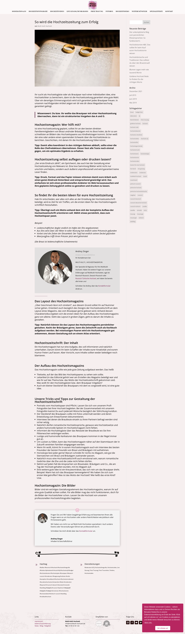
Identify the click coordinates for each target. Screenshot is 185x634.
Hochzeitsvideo (57, 11)
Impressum (39, 621)
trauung (132, 214)
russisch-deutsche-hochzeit (138, 203)
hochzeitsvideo (134, 161)
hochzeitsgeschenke (136, 146)
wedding (132, 221)
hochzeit (145, 123)
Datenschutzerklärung (43, 624)
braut (132, 112)
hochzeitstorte (134, 157)
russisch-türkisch (135, 206)
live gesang (141, 169)
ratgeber (133, 195)
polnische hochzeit (135, 187)
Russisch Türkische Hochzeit (85, 278)
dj (139, 116)
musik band (133, 180)
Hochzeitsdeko (122, 11)
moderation (133, 172)
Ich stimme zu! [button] (162, 628)
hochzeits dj (144, 139)
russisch (140, 195)
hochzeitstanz (134, 154)
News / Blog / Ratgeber (43, 626)
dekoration (133, 116)
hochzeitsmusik (134, 150)
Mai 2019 (133, 103)
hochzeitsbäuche (135, 131)
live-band (133, 169)
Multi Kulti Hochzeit (45, 26)
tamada (139, 210)
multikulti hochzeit (135, 176)
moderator (142, 172)
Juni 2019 (133, 99)
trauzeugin (133, 218)
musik (145, 176)
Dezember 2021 (135, 91)
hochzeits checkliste (136, 135)
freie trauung (145, 120)
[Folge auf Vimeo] (140, 622)
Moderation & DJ (19, 11)
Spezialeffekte (156, 11)
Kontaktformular (104, 286)
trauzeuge (140, 214)
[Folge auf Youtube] (136, 622)
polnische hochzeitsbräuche (138, 191)
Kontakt (169, 11)
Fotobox (109, 11)
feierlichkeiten (134, 120)
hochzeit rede (134, 127)
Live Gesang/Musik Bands (77, 11)
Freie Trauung (97, 11)
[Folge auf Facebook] (132, 622)
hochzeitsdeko (134, 139)
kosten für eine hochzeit (137, 165)
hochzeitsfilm (134, 142)
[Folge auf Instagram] (128, 622)
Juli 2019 (132, 95)
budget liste (139, 112)
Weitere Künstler (139, 11)
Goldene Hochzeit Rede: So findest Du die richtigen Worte (139, 79)
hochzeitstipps (145, 154)
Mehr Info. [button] (148, 623)
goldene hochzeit (135, 123)
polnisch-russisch (135, 184)
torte (145, 210)
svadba (144, 206)
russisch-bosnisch (135, 199)
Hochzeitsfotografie (38, 11)
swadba (132, 210)
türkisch (141, 218)
